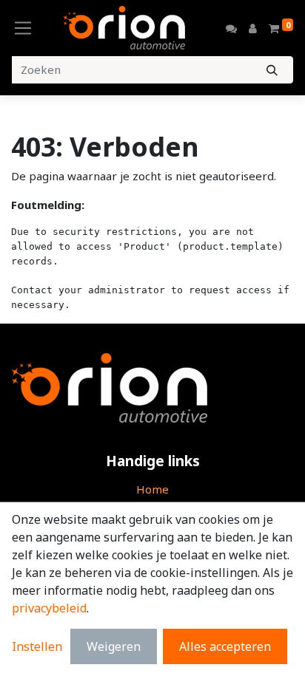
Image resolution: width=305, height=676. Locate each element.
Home (152, 489)
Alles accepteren (225, 646)
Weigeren (114, 646)
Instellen (37, 646)
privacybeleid (49, 608)
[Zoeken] (272, 69)
